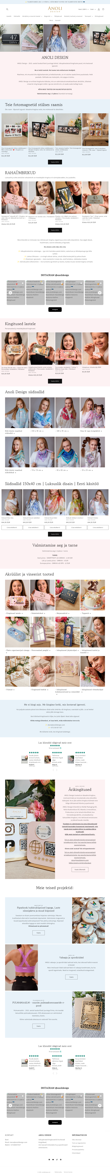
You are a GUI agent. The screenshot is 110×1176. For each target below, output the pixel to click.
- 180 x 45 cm (61, 431)
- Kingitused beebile (38, 689)
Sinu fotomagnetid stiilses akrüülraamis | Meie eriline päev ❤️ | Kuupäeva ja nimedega (14, 149)
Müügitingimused (77, 1146)
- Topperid (84, 613)
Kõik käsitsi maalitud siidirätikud (13, 471)
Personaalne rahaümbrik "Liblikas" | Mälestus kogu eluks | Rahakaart (66, 368)
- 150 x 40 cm (35, 431)
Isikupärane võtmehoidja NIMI (91, 367)
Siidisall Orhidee (93, 518)
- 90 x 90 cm (60, 470)
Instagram (55, 309)
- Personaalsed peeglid (39, 650)
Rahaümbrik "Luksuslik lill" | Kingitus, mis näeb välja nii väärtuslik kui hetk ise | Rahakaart (15, 217)
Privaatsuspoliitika (78, 1150)
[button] (7, 9)
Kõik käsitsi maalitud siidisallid (13, 432)
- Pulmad (8, 689)
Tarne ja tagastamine (79, 1143)
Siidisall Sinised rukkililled (31, 518)
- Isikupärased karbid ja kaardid (89, 651)
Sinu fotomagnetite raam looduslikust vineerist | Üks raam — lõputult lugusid (94, 149)
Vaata (39, 933)
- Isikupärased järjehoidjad (66, 650)
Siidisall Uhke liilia (7, 518)
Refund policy (58, 1172)
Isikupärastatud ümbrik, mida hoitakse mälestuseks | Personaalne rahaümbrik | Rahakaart (41, 368)
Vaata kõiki (55, 162)
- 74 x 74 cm (35, 470)
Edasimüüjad (76, 1153)
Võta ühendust (76, 1140)
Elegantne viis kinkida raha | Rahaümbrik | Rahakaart (41, 217)
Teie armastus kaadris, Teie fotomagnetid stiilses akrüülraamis (68, 149)
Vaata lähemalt (80, 870)
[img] (55, 745)
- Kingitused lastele (13, 613)
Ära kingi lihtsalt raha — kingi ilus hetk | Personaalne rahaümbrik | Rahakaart (15, 368)
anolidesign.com (46, 1172)
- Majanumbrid (61, 613)
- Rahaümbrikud (36, 613)
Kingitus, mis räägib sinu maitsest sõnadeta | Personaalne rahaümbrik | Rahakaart (67, 217)
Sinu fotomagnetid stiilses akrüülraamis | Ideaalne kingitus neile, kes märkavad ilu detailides (41, 149)
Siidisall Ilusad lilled (51, 518)
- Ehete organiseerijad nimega (17, 650)
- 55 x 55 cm (85, 470)
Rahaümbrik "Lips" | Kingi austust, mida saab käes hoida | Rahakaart (94, 217)
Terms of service (68, 1172)
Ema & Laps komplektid (90, 431)
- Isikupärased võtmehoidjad (91, 689)
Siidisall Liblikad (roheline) (74, 518)
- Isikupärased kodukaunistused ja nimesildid (67, 690)
